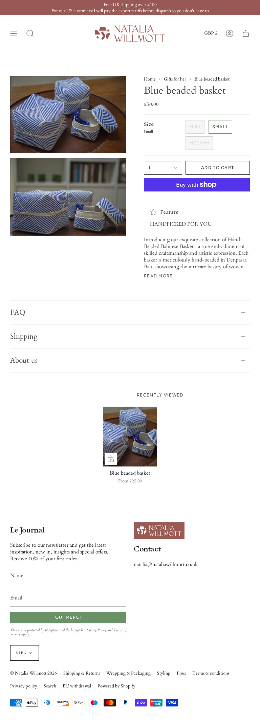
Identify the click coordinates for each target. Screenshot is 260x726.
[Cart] (246, 33)
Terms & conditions (210, 673)
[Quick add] (111, 459)
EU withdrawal (77, 686)
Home (150, 79)
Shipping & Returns (81, 673)
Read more (158, 275)
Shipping (24, 336)
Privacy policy (23, 686)
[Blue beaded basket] (130, 437)
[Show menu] (13, 33)
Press (181, 673)
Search (50, 686)
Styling (163, 673)
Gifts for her (175, 79)
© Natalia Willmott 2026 (33, 673)
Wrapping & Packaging (128, 673)
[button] (30, 33)
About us (24, 360)
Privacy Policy (95, 630)
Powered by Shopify (116, 686)
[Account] (229, 33)
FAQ (17, 312)
